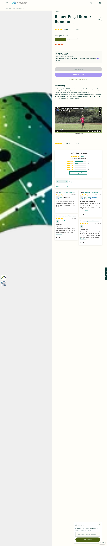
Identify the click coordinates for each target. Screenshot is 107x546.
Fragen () (72, 182)
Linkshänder (72, 39)
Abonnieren (88, 540)
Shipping (58, 56)
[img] (60, 195)
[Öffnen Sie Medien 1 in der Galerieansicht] (3, 277)
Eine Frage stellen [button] (78, 173)
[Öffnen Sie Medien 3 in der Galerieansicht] (3, 283)
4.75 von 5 (82, 156)
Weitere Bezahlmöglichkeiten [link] (78, 79)
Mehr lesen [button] (84, 210)
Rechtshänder (61, 39)
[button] (91, 3)
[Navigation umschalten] (7, 3)
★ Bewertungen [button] (106, 273)
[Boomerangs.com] (19, 2)
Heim (6, 8)
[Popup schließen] (99, 524)
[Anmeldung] (95, 3)
